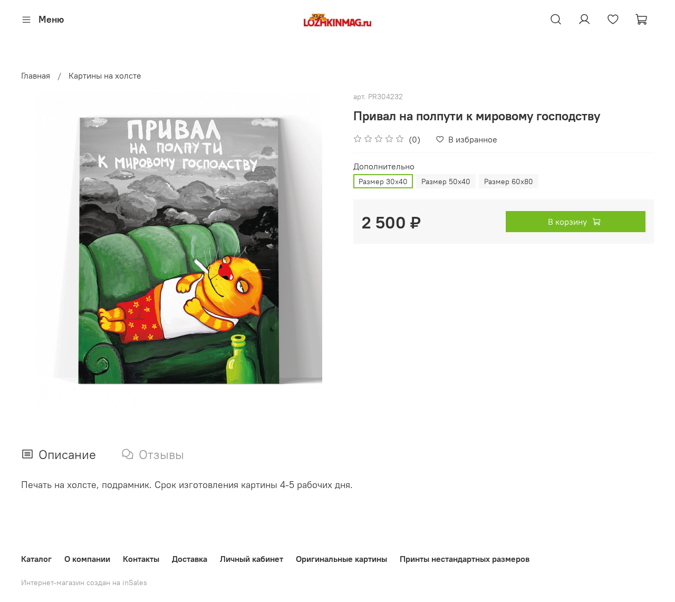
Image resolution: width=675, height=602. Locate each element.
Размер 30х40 (383, 181)
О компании (87, 558)
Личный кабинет (251, 558)
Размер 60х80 (508, 181)
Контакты (141, 558)
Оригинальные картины (341, 558)
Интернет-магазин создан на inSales (84, 582)
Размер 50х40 (445, 181)
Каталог (36, 558)
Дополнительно (383, 166)
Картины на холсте (105, 75)
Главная (35, 75)
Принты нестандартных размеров (464, 558)
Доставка (189, 558)
